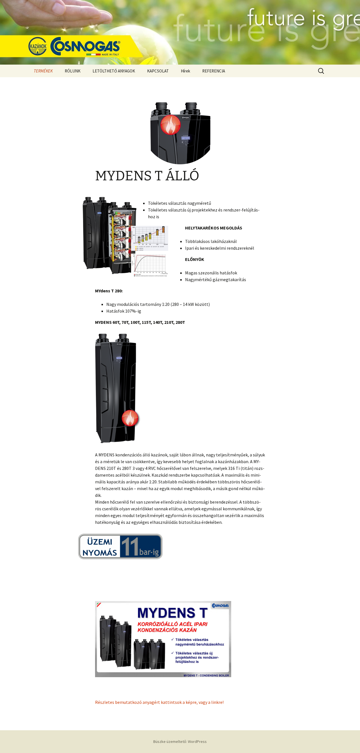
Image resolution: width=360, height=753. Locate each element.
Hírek (185, 71)
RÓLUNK (72, 71)
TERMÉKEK (43, 71)
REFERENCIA (213, 71)
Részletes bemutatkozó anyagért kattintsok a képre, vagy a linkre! (159, 702)
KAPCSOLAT (158, 71)
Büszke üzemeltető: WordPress (180, 741)
